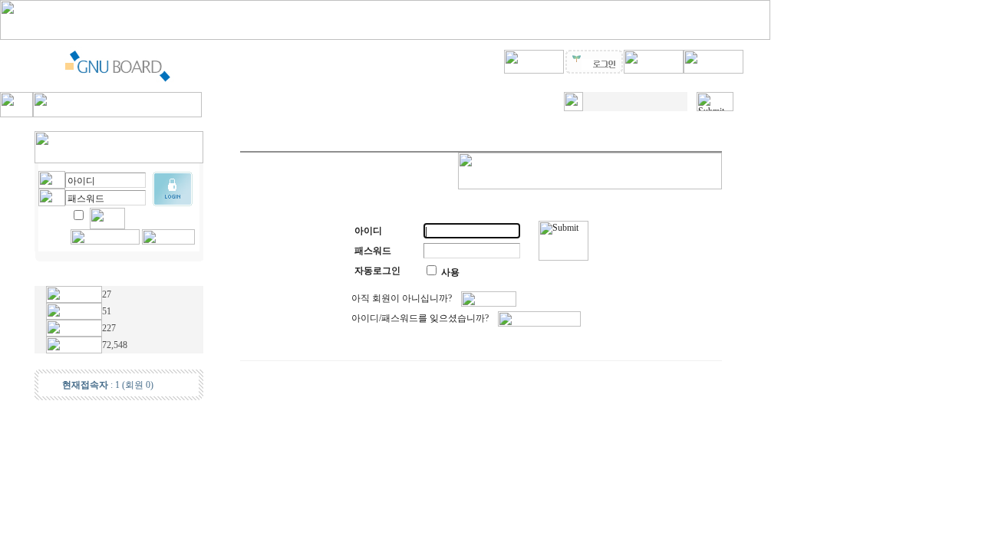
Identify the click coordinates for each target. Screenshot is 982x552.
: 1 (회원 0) (107, 385)
